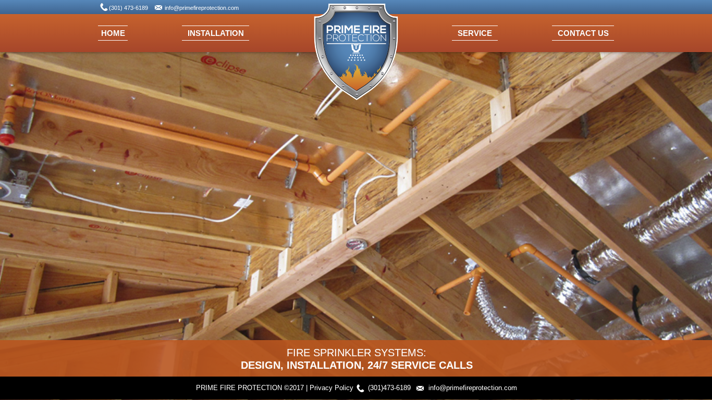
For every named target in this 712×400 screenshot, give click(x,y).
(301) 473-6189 (128, 8)
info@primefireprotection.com (202, 8)
